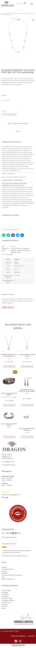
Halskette (17, 13)
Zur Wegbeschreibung (9, 465)
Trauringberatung (7, 569)
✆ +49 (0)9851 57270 (8, 462)
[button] (31, 3)
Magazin (4, 567)
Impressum (31, 636)
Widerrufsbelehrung (8, 579)
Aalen (3, 608)
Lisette (19, 252)
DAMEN (13, 252)
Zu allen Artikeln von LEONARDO (12, 180)
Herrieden (5, 604)
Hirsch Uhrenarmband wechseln (12, 575)
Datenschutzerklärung (18, 636)
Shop (5, 13)
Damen (13, 13)
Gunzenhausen (6, 602)
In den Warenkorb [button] (9, 366)
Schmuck (9, 13)
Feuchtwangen (6, 590)
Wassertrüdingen (7, 598)
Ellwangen (5, 592)
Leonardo (27, 250)
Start (2, 13)
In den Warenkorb (9, 114)
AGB (3, 577)
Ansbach (4, 606)
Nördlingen (5, 596)
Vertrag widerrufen (18, 645)
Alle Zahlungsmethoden (9, 537)
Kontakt (4, 571)
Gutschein (5, 573)
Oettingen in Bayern (8, 600)
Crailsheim (5, 594)
